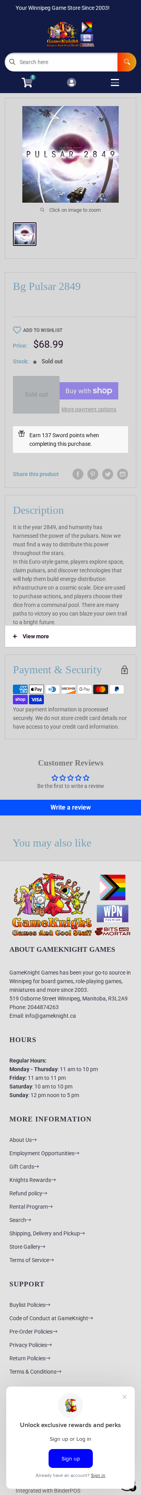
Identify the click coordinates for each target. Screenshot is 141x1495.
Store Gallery (24, 1247)
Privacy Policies (28, 1345)
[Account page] (71, 83)
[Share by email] (122, 474)
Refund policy (25, 1193)
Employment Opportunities (41, 1153)
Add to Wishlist (42, 330)
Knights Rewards (30, 1180)
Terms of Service (29, 1260)
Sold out (36, 394)
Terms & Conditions (32, 1372)
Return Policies (27, 1358)
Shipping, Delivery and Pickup (44, 1233)
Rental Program (28, 1207)
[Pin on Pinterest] (92, 474)
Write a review (71, 807)
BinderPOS (67, 1491)
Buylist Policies (27, 1305)
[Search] (127, 62)
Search (17, 1220)
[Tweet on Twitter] (107, 474)
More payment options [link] (88, 409)
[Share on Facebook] (77, 474)
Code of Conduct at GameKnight (48, 1318)
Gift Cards (21, 1166)
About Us (20, 1140)
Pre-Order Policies (30, 1331)
